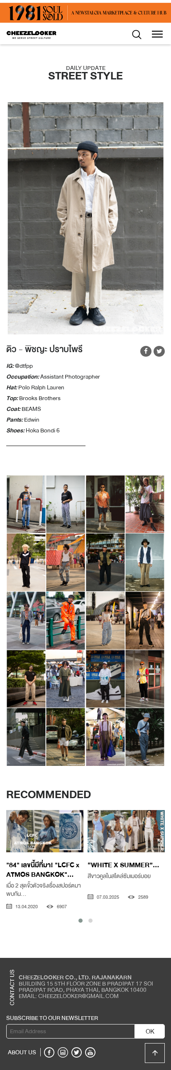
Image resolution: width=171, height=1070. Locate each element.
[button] (81, 920)
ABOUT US (22, 1052)
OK (150, 1031)
